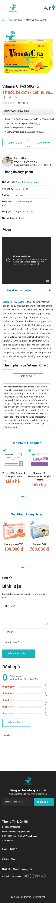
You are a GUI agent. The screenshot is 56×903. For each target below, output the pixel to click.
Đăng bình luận (16, 653)
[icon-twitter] (10, 97)
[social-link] (26, 876)
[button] (22, 496)
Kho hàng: (7, 836)
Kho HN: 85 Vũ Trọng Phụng (25, 836)
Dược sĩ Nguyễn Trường (25, 161)
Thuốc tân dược (14, 20)
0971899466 (15, 827)
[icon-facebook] (4, 97)
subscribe (42, 802)
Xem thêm (26, 376)
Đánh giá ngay (16, 722)
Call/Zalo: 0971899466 (11, 876)
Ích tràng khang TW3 (13, 544)
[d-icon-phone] (45, 8)
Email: (5, 831)
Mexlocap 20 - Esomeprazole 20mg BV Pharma (39, 476)
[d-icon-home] (3, 20)
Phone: (5, 827)
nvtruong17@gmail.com (19, 831)
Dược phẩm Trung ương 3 (28, 182)
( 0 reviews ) (22, 103)
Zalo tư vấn (15, 143)
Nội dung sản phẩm (19, 290)
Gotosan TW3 (39, 544)
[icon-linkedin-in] (16, 97)
